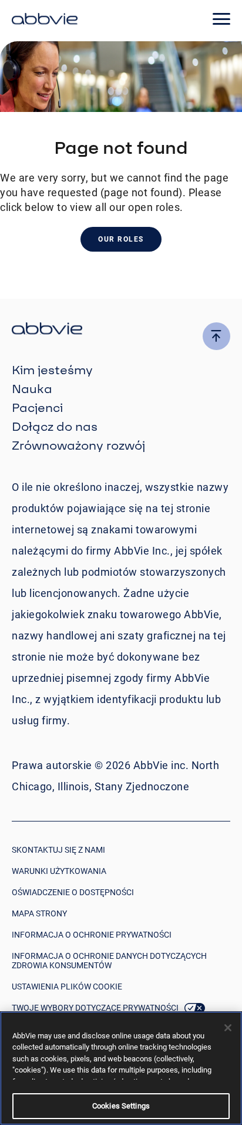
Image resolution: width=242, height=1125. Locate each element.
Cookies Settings (121, 1105)
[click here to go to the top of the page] (216, 336)
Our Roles (121, 239)
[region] (121, 1068)
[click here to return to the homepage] (45, 20)
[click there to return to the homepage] (121, 330)
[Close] (228, 1028)
